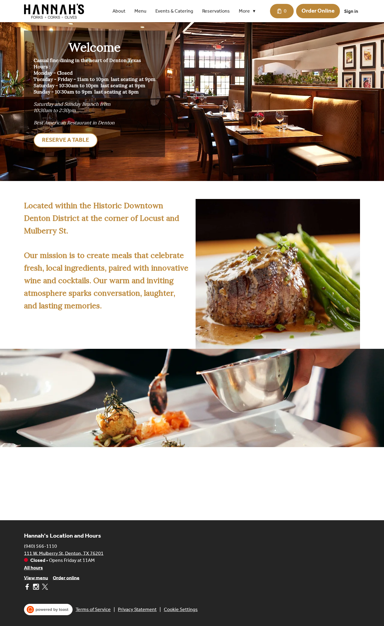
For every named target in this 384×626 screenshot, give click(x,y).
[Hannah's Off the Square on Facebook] (28, 588)
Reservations (216, 11)
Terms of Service (93, 609)
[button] (248, 11)
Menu (140, 11)
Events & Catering (174, 11)
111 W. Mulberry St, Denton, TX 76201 (64, 553)
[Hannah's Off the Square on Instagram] (36, 588)
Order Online (318, 10)
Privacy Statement (137, 609)
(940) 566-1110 (40, 546)
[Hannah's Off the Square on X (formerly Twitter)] (44, 588)
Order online (66, 577)
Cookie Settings (181, 609)
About (118, 11)
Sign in (351, 11)
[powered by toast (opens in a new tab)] (48, 609)
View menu (36, 577)
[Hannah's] (54, 11)
